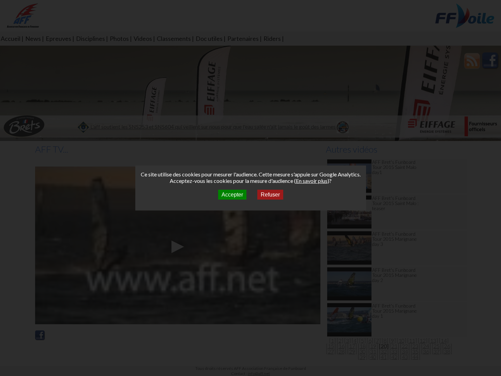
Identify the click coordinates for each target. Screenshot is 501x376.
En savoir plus (312, 180)
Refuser (270, 195)
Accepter (232, 195)
